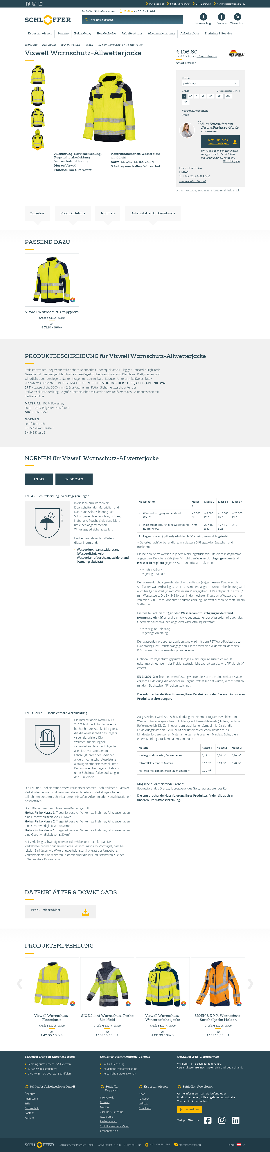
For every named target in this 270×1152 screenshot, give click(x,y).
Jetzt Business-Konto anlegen (218, 141)
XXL (211, 96)
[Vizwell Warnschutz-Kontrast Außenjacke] (109, 107)
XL (202, 96)
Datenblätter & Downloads (152, 213)
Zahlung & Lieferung (111, 1112)
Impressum (31, 1098)
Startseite (31, 44)
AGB (27, 1103)
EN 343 (39, 479)
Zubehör (37, 213)
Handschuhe (106, 33)
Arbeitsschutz (132, 33)
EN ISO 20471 (74, 479)
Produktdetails (72, 213)
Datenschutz (32, 1108)
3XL (219, 96)
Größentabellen (109, 1131)
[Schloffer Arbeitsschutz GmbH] (48, 19)
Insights (143, 1103)
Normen (108, 213)
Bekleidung (82, 33)
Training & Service (218, 33)
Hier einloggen (231, 161)
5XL (185, 102)
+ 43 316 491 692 (139, 11)
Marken (104, 1107)
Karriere (29, 1117)
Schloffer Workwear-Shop (114, 1126)
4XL (228, 96)
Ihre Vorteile (107, 1097)
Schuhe (63, 33)
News (142, 1094)
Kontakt (29, 1113)
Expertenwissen (40, 33)
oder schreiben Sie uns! (192, 181)
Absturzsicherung (161, 33)
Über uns (30, 1094)
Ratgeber (144, 1098)
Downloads (145, 1108)
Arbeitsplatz (189, 33)
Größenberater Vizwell (228, 90)
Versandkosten (207, 57)
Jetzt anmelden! (189, 1109)
